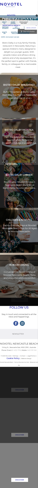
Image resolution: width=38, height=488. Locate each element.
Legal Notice (31, 356)
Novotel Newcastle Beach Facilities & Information (20, 32)
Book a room (31, 28)
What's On (4, 32)
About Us (4, 22)
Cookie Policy (13, 358)
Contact (22, 356)
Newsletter (18, 334)
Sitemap (15, 356)
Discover (19, 480)
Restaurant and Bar (23, 22)
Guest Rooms (13, 22)
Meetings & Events (5, 27)
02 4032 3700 (16, 350)
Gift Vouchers (16, 27)
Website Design (26, 358)
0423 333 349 (31, 350)
